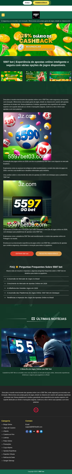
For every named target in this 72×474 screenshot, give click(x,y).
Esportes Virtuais (9, 454)
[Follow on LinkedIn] (41, 431)
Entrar (27, 3)
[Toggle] (5, 279)
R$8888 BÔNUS (41, 3)
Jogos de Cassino (9, 428)
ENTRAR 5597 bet (22, 253)
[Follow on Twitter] (30, 431)
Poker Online (7, 441)
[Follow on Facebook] (27, 431)
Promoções (7, 444)
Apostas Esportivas (9, 451)
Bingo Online (7, 424)
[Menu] (3, 15)
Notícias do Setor (9, 457)
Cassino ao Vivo (8, 434)
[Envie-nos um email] (34, 431)
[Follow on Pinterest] (37, 431)
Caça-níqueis (7, 447)
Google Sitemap (8, 460)
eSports (6, 431)
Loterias (6, 437)
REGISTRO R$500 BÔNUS (48, 253)
